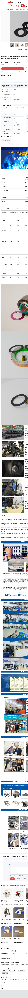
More (2, 988)
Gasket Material (5, 979)
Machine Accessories (5, 958)
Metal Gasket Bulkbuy (6, 986)
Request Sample (22, 71)
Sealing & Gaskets (21, 970)
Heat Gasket (23, 982)
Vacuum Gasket (15, 982)
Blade (14, 953)
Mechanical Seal (12, 970)
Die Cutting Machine (5, 955)
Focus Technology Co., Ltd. (16, 992)
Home (2, 9)
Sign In (3, 99)
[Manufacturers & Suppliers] (14, 2)
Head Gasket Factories (16, 979)
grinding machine (4, 953)
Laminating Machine (17, 955)
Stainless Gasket (5, 982)
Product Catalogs (19, 951)
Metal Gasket (5, 973)
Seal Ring (4, 970)
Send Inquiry (13, 68)
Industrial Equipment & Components (11, 9)
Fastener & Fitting (22, 9)
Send (12, 878)
